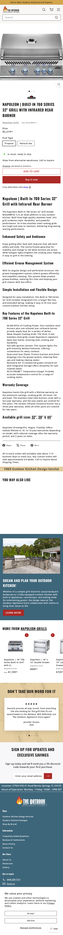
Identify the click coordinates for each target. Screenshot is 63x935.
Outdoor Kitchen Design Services (17, 816)
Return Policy (8, 844)
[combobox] (31, 17)
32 (33, 417)
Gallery (5, 867)
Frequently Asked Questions (15, 836)
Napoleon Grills (10, 122)
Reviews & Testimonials (13, 840)
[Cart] (51, 9)
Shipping (6, 166)
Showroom (7, 863)
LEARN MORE (13, 612)
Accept (30, 913)
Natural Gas (26, 143)
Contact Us (7, 847)
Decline (31, 920)
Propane (9, 143)
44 (49, 417)
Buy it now (31, 179)
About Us (6, 859)
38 (40, 417)
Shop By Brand (9, 824)
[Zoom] (59, 84)
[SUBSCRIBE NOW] (48, 776)
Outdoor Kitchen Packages (14, 820)
